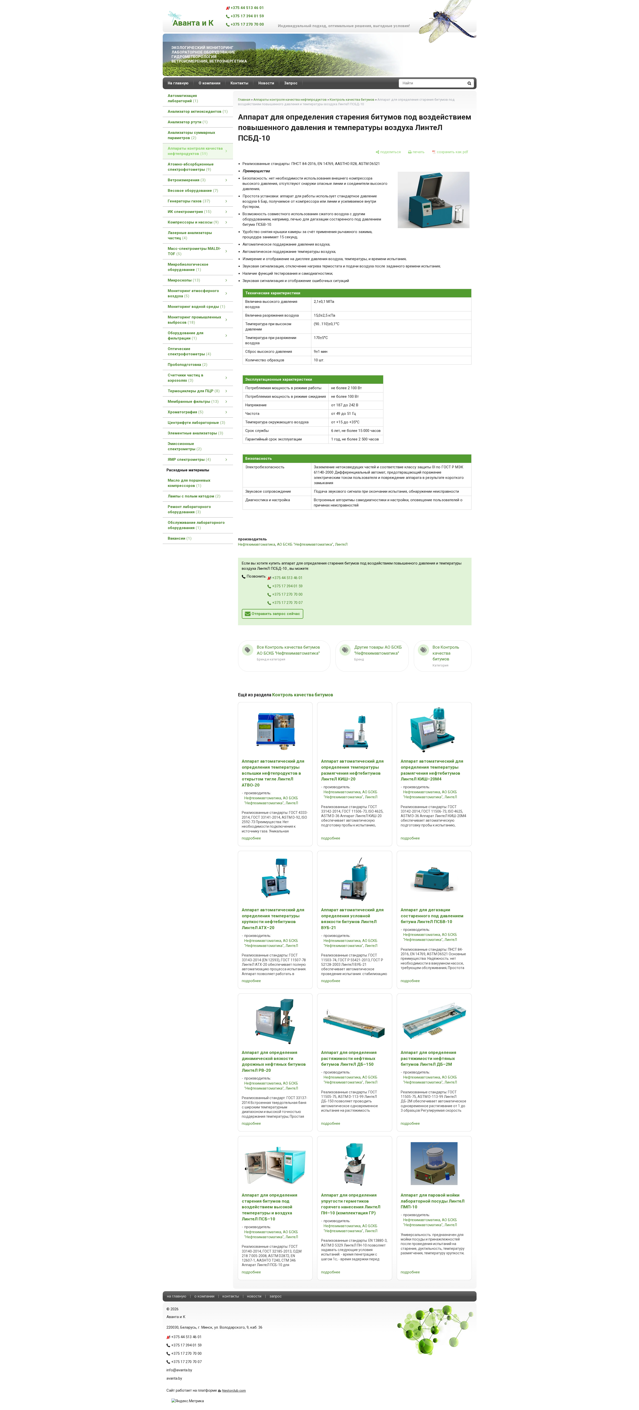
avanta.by (174, 1378)
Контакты (239, 83)
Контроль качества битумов (352, 99)
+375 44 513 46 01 (247, 8)
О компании (209, 83)
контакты (230, 1296)
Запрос (291, 83)
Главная (244, 99)
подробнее (251, 838)
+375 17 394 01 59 (247, 16)
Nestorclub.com (234, 1390)
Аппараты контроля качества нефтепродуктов (290, 99)
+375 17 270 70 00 (247, 24)
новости (254, 1296)
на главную (176, 1296)
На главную (178, 83)
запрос (275, 1296)
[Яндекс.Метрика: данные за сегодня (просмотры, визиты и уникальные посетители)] (187, 1401)
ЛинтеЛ (341, 544)
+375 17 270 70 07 (287, 602)
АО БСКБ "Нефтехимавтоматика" (305, 544)
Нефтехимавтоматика (256, 544)
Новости (266, 83)
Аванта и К (193, 23)
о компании (204, 1296)
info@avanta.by (179, 1370)
